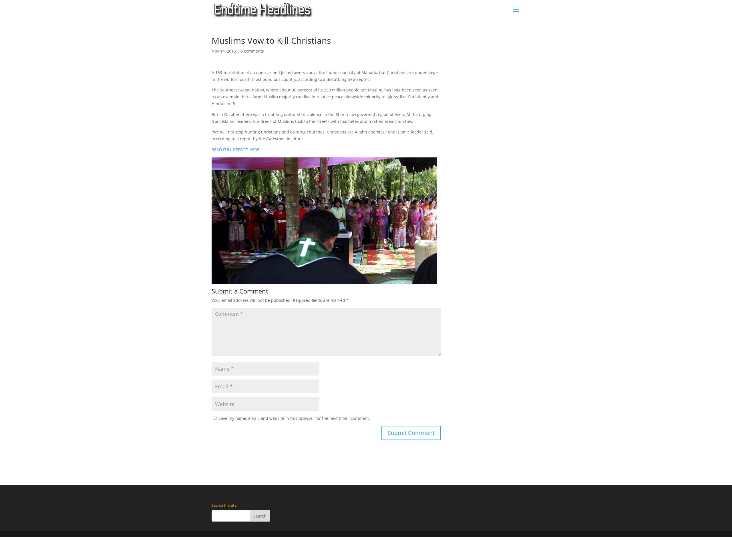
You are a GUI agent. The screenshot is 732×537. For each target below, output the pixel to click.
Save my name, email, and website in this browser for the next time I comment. (294, 418)
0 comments (252, 51)
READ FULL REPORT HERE (235, 149)
